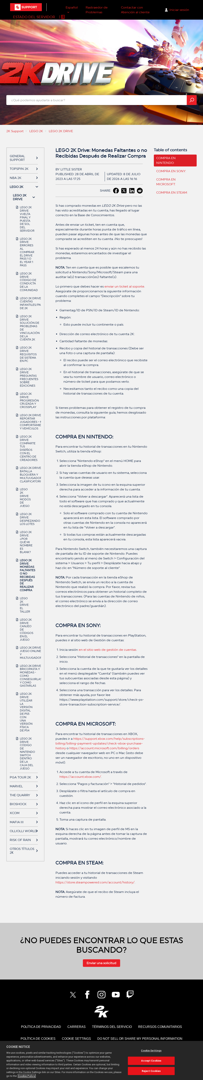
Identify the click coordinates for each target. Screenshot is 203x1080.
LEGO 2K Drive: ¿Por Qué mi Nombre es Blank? (26, 542)
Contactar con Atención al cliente (135, 10)
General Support (17, 158)
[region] (101, 1060)
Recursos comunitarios (160, 1026)
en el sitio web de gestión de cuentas (107, 650)
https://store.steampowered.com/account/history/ (95, 882)
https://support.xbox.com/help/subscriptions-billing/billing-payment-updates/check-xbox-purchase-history (100, 743)
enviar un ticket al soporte (124, 286)
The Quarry (20, 795)
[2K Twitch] (130, 995)
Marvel (16, 786)
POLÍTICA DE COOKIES (38, 1038)
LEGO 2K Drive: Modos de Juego (25, 498)
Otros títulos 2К (22, 850)
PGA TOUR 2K (20, 777)
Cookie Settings (76, 1038)
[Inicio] (26, 7)
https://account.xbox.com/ (80, 777)
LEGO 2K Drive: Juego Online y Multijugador (26, 652)
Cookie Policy (26, 1075)
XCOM (14, 813)
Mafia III (17, 822)
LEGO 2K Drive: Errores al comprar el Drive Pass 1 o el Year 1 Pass (26, 252)
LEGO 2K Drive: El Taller (25, 605)
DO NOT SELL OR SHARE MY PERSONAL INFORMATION (139, 1038)
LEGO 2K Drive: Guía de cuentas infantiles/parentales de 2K (26, 303)
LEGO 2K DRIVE (61, 131)
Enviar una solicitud (101, 963)
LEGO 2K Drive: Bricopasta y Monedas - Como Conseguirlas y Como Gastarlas (26, 675)
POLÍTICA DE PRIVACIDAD (41, 1026)
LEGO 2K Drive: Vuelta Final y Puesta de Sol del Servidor (26, 219)
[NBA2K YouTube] (116, 995)
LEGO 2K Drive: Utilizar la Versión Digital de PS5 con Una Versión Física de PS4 (26, 712)
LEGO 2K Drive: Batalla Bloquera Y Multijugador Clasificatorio (26, 474)
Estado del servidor (34, 17)
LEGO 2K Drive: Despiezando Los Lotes (26, 519)
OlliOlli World (23, 831)
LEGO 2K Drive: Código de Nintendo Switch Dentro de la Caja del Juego (26, 753)
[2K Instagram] (101, 995)
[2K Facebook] (87, 995)
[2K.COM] (101, 1011)
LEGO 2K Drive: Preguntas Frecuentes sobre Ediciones (26, 377)
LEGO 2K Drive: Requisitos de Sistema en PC (26, 354)
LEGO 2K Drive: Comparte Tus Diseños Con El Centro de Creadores (26, 448)
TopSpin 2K (19, 169)
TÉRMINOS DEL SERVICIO (112, 1026)
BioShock (18, 804)
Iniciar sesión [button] (179, 10)
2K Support (15, 131)
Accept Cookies (151, 1060)
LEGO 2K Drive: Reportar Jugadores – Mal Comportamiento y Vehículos (26, 422)
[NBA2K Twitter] (73, 995)
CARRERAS (76, 1026)
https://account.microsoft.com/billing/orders (104, 748)
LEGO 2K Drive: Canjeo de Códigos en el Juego (26, 629)
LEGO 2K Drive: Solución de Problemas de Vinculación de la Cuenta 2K (26, 328)
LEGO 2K (36, 131)
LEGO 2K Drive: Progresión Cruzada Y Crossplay (26, 400)
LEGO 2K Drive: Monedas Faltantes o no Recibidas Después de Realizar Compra (26, 575)
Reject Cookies (151, 1070)
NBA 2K (15, 178)
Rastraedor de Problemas (97, 10)
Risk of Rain (20, 840)
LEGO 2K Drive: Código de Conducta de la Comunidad (26, 282)
